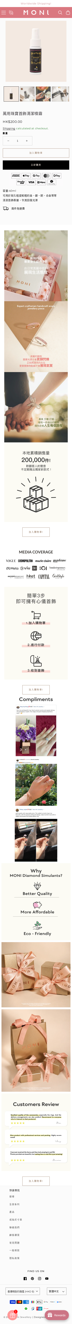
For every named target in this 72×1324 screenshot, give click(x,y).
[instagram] (39, 1278)
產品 (12, 1212)
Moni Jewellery (22, 1317)
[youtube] (46, 1278)
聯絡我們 (14, 1227)
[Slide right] (64, 96)
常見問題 (14, 1242)
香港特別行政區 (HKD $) (21, 1291)
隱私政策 (14, 1258)
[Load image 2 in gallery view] (27, 94)
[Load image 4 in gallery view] (59, 94)
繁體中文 (54, 1291)
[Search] (60, 12)
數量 (5, 133)
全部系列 (14, 1204)
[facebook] (25, 1278)
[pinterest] (32, 1278)
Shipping (9, 128)
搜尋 (12, 1196)
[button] (3, 12)
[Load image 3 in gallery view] (43, 94)
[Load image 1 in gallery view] (11, 94)
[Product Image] (36, 51)
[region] (36, 3)
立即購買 (36, 165)
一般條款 (14, 1250)
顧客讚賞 (14, 1235)
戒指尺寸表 (15, 1219)
